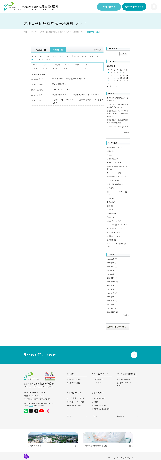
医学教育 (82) (112, 240)
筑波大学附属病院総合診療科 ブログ (54, 32)
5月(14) (45, 68)
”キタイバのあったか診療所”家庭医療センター (70, 78)
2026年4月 (112, 266)
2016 (33, 59)
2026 (33, 56)
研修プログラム (98, 392)
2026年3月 (112, 270)
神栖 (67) (110, 209)
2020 (76, 56)
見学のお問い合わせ (134, 6)
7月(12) (87, 65)
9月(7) (67, 65)
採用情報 (120, 416)
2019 (83, 56)
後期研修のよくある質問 (101, 409)
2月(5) (75, 68)
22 (108, 81)
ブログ (33, 32)
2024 (48, 56)
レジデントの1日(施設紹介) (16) (116, 245)
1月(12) (84, 68)
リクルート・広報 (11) (114, 162)
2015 (40, 59)
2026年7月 (112, 259)
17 (114, 78)
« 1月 (109, 86)
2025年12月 (112, 281)
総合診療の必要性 (73, 383)
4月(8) (55, 68)
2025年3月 (112, 300)
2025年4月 (112, 297)
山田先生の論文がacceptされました (117, 127)
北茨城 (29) (111, 202)
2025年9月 (112, 285)
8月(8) (77, 65)
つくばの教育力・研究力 (76, 398)
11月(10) (46, 65)
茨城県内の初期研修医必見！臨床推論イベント (117, 99)
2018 (90, 56)
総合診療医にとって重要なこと (124, 384)
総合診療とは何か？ (74, 379)
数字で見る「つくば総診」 (76, 402)
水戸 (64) (110, 198)
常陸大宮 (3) (111, 151)
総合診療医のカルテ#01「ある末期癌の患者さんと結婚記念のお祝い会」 (117, 113)
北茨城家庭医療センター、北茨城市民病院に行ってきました (76, 94)
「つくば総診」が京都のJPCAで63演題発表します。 (117, 105)
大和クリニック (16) (114, 221)
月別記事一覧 (78, 32)
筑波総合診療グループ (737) (116, 176)
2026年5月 (112, 263)
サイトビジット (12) (114, 173)
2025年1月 (112, 308)
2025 (40, 56)
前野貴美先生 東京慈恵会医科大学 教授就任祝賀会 (117, 121)
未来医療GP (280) (113, 232)
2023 (55, 56)
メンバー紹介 (97, 383)
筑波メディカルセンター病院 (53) (117, 193)
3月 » (114, 86)
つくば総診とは (97, 379)
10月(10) (57, 65)
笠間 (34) (110, 206)
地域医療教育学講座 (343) (116, 184)
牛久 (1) (109, 155)
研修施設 (95, 402)
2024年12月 (112, 312)
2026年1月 (112, 278)
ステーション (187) (113, 180)
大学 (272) (110, 188)
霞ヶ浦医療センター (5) (115, 228)
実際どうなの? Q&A (74, 405)
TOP (25, 32)
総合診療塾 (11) (112, 159)
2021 (69, 56)
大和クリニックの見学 (61, 89)
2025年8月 (112, 289)
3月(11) (65, 68)
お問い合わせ (109, 6)
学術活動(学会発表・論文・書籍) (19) (117, 167)
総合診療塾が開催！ (60, 84)
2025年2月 (112, 304)
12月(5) (35, 65)
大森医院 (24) (112, 213)
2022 (62, 56)
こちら (31, 406)
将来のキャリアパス (99, 405)
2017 (97, 56)
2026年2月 (112, 274)
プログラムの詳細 (98, 398)
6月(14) (35, 68)
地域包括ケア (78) (113, 236)
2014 (47, 59)
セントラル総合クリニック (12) (118, 225)
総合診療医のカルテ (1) (115, 147)
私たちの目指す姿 (123, 379)
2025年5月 (112, 293)
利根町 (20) (111, 217)
